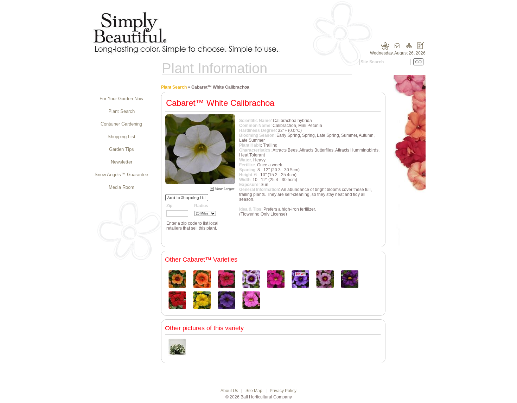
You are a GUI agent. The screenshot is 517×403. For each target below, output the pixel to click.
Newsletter (121, 162)
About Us (229, 390)
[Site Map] (408, 48)
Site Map (253, 390)
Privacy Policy (283, 390)
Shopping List (121, 136)
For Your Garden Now (121, 98)
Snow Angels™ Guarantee (121, 174)
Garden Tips (121, 149)
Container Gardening (121, 124)
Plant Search (121, 111)
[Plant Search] (385, 48)
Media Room (121, 187)
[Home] (397, 48)
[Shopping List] (420, 48)
